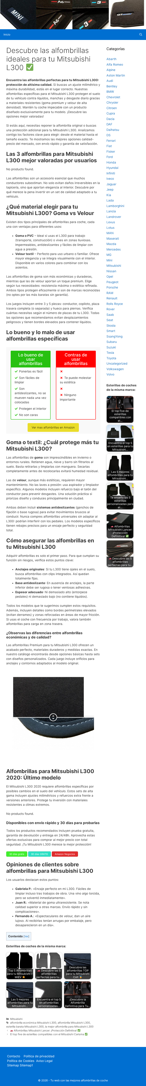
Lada (110, 200)
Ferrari (111, 140)
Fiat (109, 146)
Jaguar (111, 184)
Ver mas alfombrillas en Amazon (53, 427)
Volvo (110, 374)
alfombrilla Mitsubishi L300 (74, 1022)
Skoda (111, 325)
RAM (109, 293)
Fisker (110, 151)
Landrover (113, 217)
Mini (109, 260)
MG (108, 255)
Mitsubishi (16, 1018)
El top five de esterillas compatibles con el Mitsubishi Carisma (47, 1034)
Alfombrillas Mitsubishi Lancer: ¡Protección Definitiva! (45, 1030)
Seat (109, 320)
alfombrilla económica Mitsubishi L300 (33, 1022)
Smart (110, 331)
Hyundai (112, 168)
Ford (109, 157)
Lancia (111, 211)
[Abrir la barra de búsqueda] (140, 34)
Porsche (112, 287)
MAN (110, 233)
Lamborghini (115, 206)
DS (108, 135)
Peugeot (112, 282)
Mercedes (113, 249)
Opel (109, 276)
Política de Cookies (20, 1061)
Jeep (109, 189)
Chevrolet (113, 97)
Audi (109, 81)
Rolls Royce (114, 304)
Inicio (7, 34)
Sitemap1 (26, 1065)
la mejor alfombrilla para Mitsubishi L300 (69, 1026)
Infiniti (110, 173)
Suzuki (111, 347)
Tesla (110, 352)
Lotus (110, 227)
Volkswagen (115, 369)
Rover (110, 309)
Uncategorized (116, 363)
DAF (109, 124)
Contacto (13, 1056)
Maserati (112, 238)
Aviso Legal (44, 1061)
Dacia (110, 119)
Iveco (110, 178)
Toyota (111, 358)
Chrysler (112, 102)
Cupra (110, 113)
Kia (108, 195)
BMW (110, 91)
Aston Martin (115, 75)
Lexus (110, 222)
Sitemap (13, 1065)
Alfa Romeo (114, 64)
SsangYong (114, 336)
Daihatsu (112, 130)
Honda (111, 162)
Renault (111, 298)
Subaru (111, 342)
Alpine (110, 70)
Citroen (111, 108)
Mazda (111, 244)
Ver (26, 936)
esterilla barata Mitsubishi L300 (25, 1026)
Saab (110, 314)
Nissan (111, 271)
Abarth (111, 59)
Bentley (111, 86)
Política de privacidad (39, 1056)
